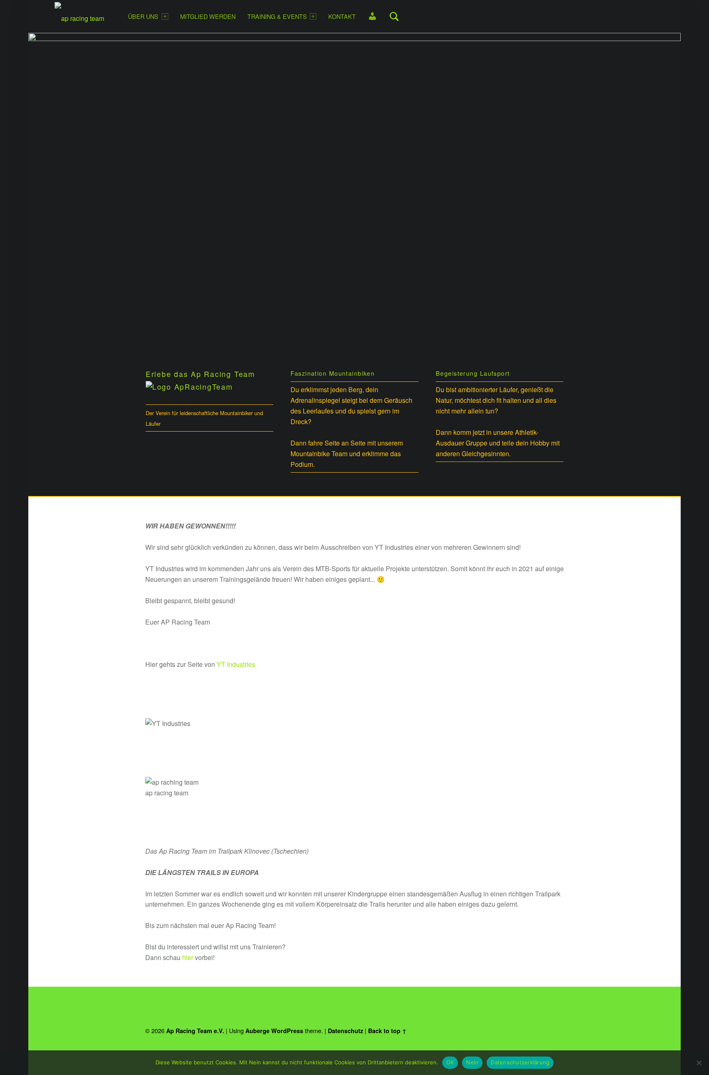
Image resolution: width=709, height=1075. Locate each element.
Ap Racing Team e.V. (195, 1031)
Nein (472, 1062)
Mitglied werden (208, 16)
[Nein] (699, 1063)
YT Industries (236, 664)
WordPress (287, 1031)
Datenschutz (345, 1031)
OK (450, 1062)
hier (187, 957)
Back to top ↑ (387, 1031)
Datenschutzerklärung (520, 1062)
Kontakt (342, 16)
